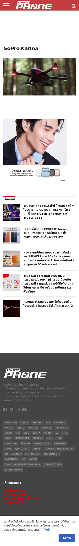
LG (56, 433)
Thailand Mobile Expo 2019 (22, 464)
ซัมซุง (49, 438)
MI (6, 454)
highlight (61, 427)
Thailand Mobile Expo (58, 448)
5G (23, 459)
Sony (36, 433)
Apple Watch (53, 464)
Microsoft (22, 438)
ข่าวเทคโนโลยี (13, 501)
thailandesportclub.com (21, 497)
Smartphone (13, 469)
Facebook (11, 459)
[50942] (35, 181)
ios (18, 433)
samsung (11, 422)
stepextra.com (14, 494)
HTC (64, 433)
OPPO (20, 427)
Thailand (11, 443)
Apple (24, 422)
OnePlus (59, 443)
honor (25, 443)
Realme (38, 438)
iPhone (32, 427)
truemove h (51, 454)
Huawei (37, 422)
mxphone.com (14, 490)
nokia (47, 433)
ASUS (8, 448)
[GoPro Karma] (39, 94)
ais (48, 422)
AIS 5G (33, 459)
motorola (32, 454)
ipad (8, 438)
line (59, 438)
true (36, 448)
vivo (26, 433)
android (59, 422)
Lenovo (16, 454)
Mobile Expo (42, 443)
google (46, 427)
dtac (8, 433)
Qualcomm (22, 448)
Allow (67, 538)
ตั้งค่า (46, 530)
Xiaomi (9, 427)
